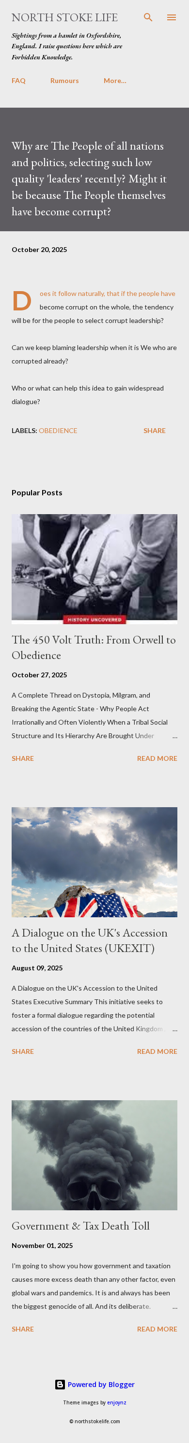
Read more (157, 758)
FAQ (19, 80)
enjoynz (116, 1403)
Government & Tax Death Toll (81, 1225)
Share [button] (154, 430)
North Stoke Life (65, 17)
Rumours (64, 80)
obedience (58, 430)
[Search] (148, 17)
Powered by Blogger (100, 1384)
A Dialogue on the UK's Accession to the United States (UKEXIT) (90, 940)
